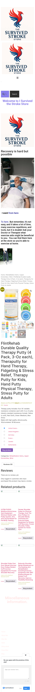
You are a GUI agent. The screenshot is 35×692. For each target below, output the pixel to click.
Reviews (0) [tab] (8, 464)
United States (12, 428)
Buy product (6, 450)
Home (3, 275)
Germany (11, 435)
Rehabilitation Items (12, 275)
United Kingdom (13, 431)
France (10, 438)
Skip (20, 688)
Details (6, 405)
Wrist (11, 277)
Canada (10, 441)
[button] (17, 78)
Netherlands (12, 445)
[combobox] (5, 94)
